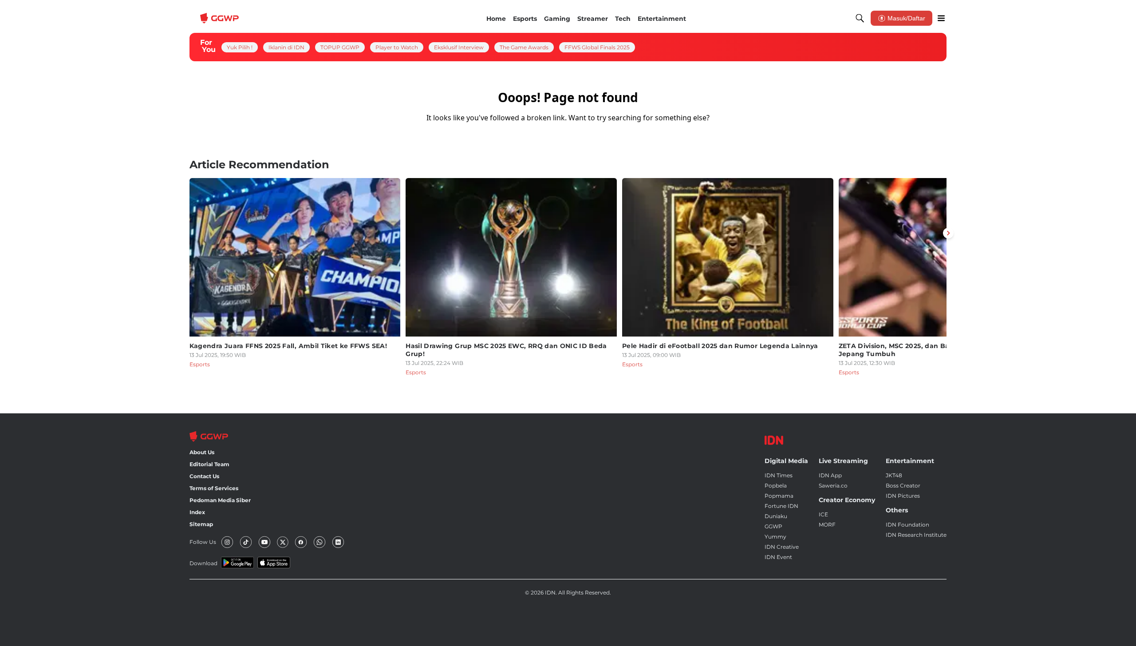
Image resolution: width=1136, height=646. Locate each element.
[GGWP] (220, 18)
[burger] (941, 18)
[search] (860, 18)
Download (203, 563)
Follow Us (202, 542)
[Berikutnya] (948, 233)
